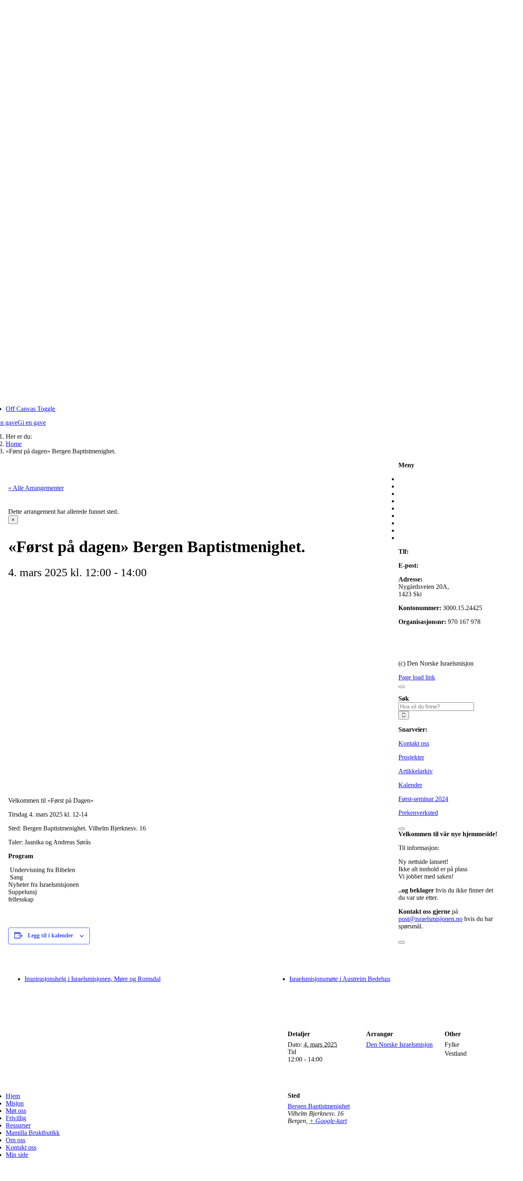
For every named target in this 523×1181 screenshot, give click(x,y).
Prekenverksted (418, 812)
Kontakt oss (413, 743)
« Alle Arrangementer (36, 487)
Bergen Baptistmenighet (319, 1106)
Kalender (410, 784)
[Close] (401, 687)
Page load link (416, 677)
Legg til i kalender (50, 935)
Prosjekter (411, 757)
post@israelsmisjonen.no (452, 565)
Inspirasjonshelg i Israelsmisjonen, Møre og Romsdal (93, 978)
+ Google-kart (328, 1120)
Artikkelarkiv (415, 771)
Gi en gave (412, 635)
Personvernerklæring (425, 649)
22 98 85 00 (425, 551)
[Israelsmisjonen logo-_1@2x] (138, 1082)
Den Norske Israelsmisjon (399, 1044)
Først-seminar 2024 (423, 798)
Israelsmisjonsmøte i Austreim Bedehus (339, 978)
